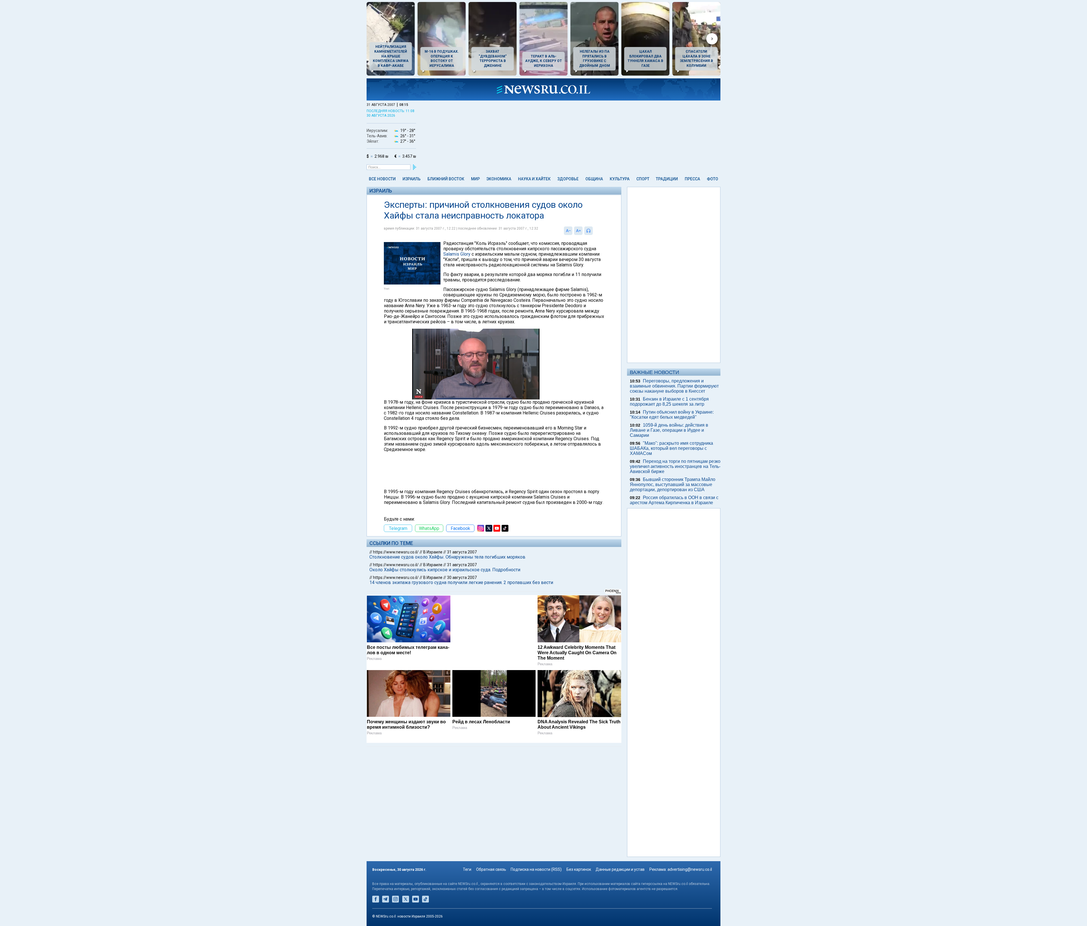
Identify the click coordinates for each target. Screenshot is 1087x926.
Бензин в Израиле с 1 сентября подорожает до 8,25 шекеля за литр (669, 402)
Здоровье (568, 179)
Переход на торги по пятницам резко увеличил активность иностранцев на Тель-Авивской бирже (675, 466)
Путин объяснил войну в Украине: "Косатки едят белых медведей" (672, 415)
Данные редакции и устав (620, 869)
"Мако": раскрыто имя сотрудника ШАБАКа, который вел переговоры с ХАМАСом (671, 448)
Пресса (692, 179)
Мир (475, 179)
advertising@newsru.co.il (689, 869)
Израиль (412, 179)
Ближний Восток (445, 179)
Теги (467, 869)
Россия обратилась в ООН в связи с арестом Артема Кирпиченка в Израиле (674, 500)
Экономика (498, 179)
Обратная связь (491, 869)
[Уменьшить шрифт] (568, 230)
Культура (620, 179)
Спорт (642, 179)
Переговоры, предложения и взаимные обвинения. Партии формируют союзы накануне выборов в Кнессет (674, 386)
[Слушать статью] (594, 230)
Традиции (667, 179)
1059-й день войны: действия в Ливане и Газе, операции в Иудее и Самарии (669, 430)
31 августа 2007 (462, 552)
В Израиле (432, 552)
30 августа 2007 (462, 577)
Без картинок (578, 869)
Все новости (382, 179)
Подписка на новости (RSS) (536, 869)
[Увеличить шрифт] (578, 230)
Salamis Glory (456, 254)
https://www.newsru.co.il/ (396, 552)
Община (594, 179)
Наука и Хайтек (534, 179)
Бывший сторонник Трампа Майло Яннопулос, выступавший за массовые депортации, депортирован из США (672, 484)
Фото (712, 179)
